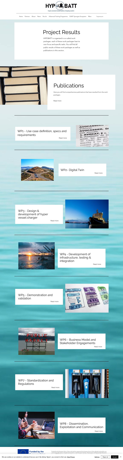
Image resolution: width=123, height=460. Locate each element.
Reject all (105, 457)
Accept (115, 457)
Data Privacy (71, 457)
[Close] (121, 456)
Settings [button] (97, 457)
